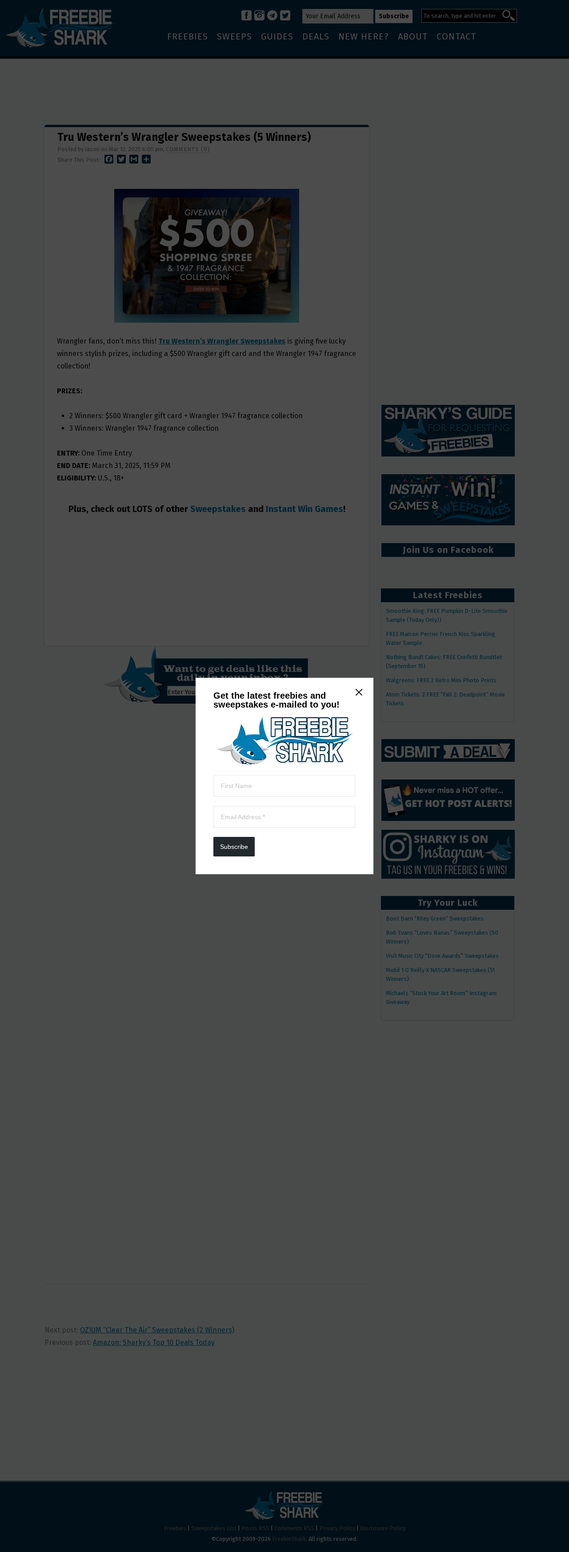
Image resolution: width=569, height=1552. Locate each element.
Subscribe (234, 846)
